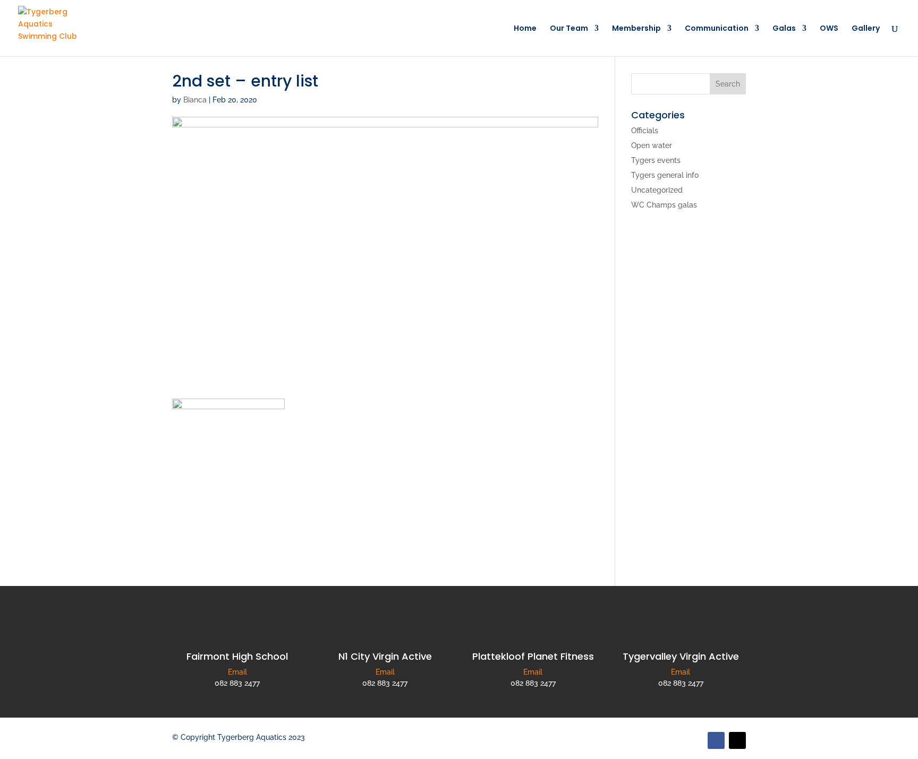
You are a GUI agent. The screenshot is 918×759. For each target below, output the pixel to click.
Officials (644, 130)
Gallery (866, 28)
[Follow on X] (737, 740)
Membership (636, 28)
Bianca (195, 100)
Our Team (569, 28)
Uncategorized (657, 190)
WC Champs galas (664, 205)
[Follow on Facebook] (716, 740)
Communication (717, 28)
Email (237, 672)
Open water (651, 145)
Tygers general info (665, 175)
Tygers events (656, 160)
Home (525, 28)
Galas (784, 28)
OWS (829, 28)
